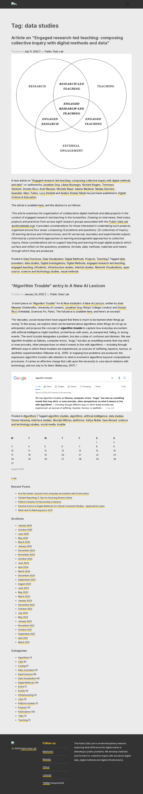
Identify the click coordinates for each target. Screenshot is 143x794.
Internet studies (84, 267)
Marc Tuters (30, 193)
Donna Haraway (20, 420)
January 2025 (25, 546)
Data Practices (32, 259)
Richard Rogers (91, 184)
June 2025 (23, 534)
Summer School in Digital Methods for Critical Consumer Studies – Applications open (61, 506)
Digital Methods (74, 259)
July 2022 (23, 613)
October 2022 (25, 608)
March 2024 (24, 571)
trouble (61, 424)
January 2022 (25, 621)
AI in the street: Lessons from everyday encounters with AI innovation (53, 493)
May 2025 (23, 538)
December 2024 (26, 550)
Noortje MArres (62, 420)
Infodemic (40, 267)
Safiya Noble (93, 420)
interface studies (41, 420)
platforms (78, 420)
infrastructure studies (60, 267)
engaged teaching (22, 267)
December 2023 (26, 575)
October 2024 (25, 558)
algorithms (76, 416)
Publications (24, 711)
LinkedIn (47, 775)
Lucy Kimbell (47, 193)
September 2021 (26, 634)
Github (46, 767)
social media (48, 424)
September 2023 (27, 579)
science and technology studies (40, 271)
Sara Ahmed (109, 420)
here (41, 205)
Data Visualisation (53, 259)
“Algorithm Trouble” (44, 303)
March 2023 (24, 596)
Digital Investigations (53, 263)
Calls (20, 661)
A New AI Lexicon (93, 303)
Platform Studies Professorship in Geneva (39, 502)
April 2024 (23, 567)
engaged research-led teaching (106, 263)
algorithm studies (58, 416)
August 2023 (24, 584)
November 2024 (26, 554)
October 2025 (25, 529)
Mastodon (48, 751)
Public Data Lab (54, 51)
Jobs (20, 699)
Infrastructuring (25, 695)
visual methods (70, 271)
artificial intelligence (95, 416)
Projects (90, 259)
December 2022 (26, 604)
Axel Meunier (47, 189)
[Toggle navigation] (128, 4)
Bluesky (47, 759)
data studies (32, 263)
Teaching (102, 259)
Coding (22, 666)
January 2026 (25, 525)
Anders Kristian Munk (73, 193)
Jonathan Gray (51, 184)
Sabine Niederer (84, 189)
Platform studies (26, 703)
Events (21, 691)
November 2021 (26, 625)
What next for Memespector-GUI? (35, 510)
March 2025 (24, 542)
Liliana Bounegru (71, 184)
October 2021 (25, 629)
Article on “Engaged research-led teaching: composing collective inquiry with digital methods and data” (67, 40)
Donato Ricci (30, 189)
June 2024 (23, 563)
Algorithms (29, 416)
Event (21, 686)
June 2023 (23, 588)
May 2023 (23, 592)
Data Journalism (26, 670)
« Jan (14, 478)
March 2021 (24, 642)
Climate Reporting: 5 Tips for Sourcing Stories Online (45, 497)
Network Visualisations (108, 267)
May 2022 (23, 617)
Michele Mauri (65, 189)
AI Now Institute (70, 303)
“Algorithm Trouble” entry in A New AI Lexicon (58, 285)
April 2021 (23, 638)
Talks (21, 716)
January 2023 (25, 600)
